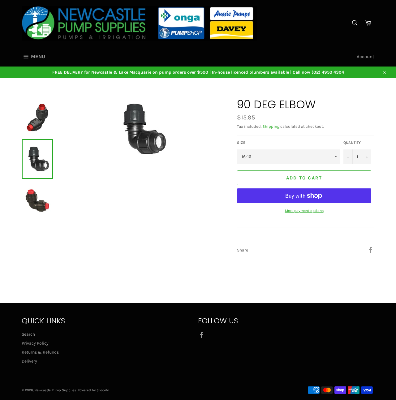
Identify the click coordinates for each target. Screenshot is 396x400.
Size (241, 142)
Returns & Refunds (40, 352)
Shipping (270, 126)
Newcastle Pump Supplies (55, 390)
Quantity (352, 142)
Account (365, 56)
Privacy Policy (35, 343)
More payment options (304, 211)
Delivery (29, 361)
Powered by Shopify (93, 390)
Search (28, 334)
